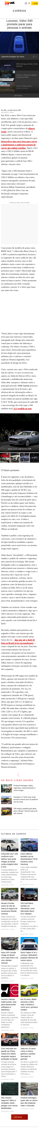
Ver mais (18, 95)
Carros (19, 10)
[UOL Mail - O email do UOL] (26, 3)
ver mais (18, 1117)
